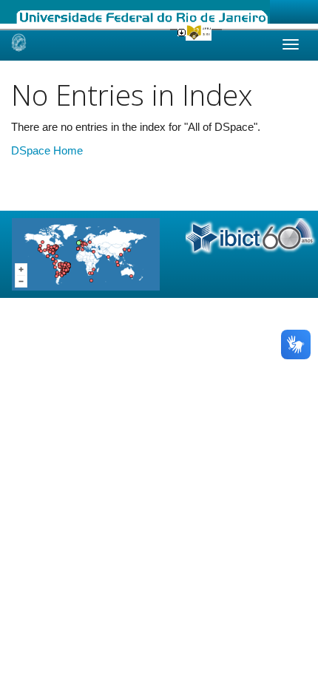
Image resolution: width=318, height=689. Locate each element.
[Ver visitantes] (86, 253)
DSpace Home (47, 150)
